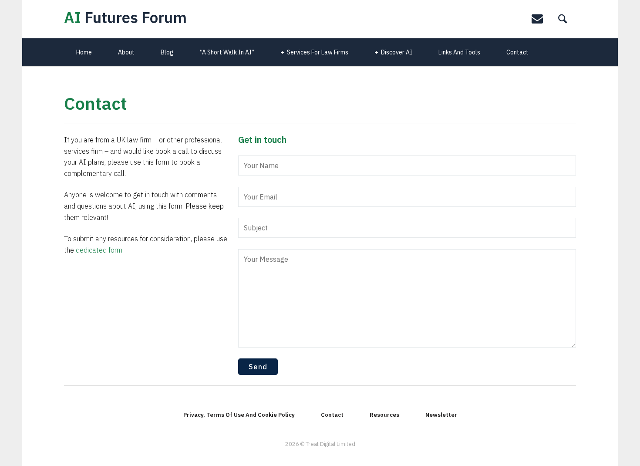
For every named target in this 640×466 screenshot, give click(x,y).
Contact (517, 52)
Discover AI (396, 52)
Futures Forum (125, 17)
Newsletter (441, 415)
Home (84, 52)
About (126, 52)
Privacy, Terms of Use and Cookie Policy (239, 415)
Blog (167, 52)
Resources (384, 415)
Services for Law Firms (317, 52)
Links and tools (459, 52)
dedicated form (99, 250)
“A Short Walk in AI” (227, 52)
